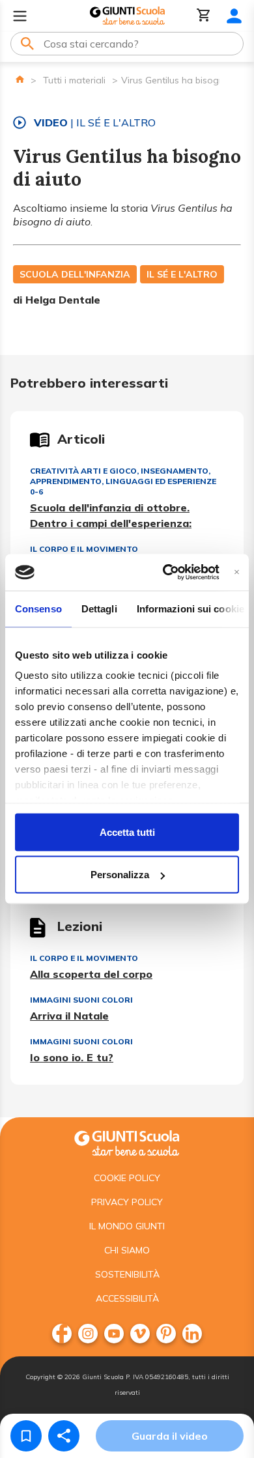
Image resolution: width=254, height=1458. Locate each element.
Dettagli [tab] (99, 608)
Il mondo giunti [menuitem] (127, 1226)
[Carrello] (204, 16)
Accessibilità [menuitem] (127, 1298)
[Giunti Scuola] (127, 16)
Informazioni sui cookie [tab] (190, 608)
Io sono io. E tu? (71, 1057)
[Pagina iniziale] (19, 79)
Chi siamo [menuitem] (127, 1250)
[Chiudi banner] (236, 572)
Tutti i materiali (74, 80)
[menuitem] (62, 1333)
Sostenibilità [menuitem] (127, 1274)
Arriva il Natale (69, 1015)
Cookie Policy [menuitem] (127, 1178)
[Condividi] (63, 1435)
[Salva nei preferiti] (26, 1435)
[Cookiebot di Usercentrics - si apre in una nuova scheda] (165, 572)
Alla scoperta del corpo (91, 973)
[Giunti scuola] (127, 1141)
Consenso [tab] (38, 608)
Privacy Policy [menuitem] (127, 1202)
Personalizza (120, 874)
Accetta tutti (127, 831)
